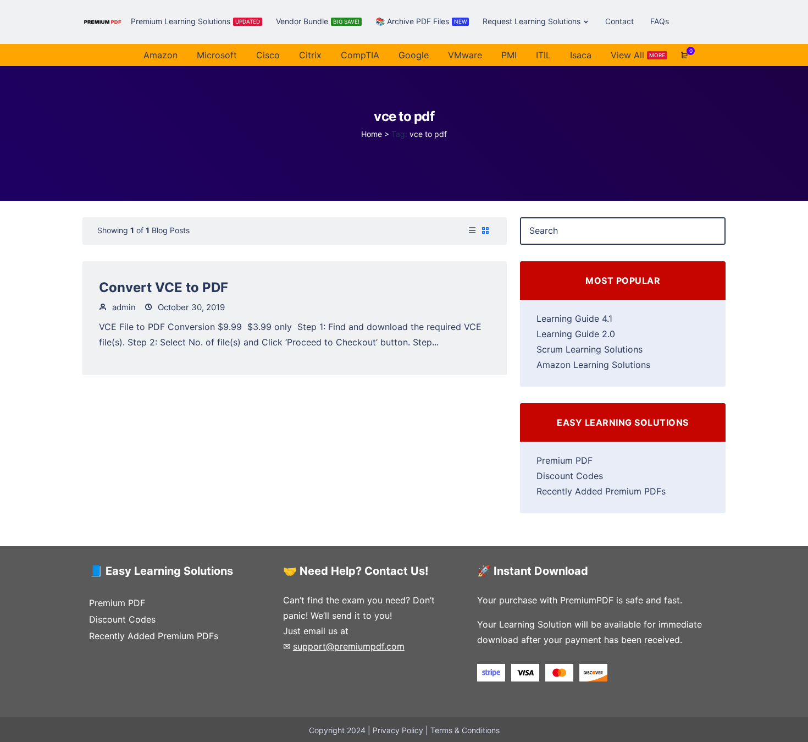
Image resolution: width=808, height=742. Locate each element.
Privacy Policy (398, 730)
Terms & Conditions (465, 730)
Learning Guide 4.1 (574, 318)
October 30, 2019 (190, 307)
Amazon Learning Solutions (593, 364)
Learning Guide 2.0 (575, 333)
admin (123, 307)
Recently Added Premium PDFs (601, 491)
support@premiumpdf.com (349, 646)
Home (371, 134)
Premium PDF (564, 460)
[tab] (472, 231)
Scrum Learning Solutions (589, 349)
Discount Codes (569, 475)
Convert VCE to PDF (163, 287)
